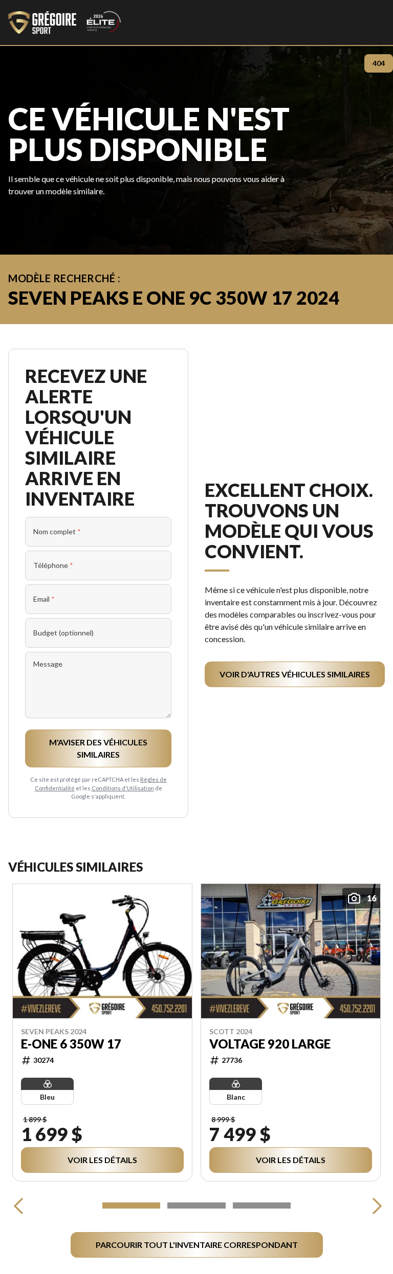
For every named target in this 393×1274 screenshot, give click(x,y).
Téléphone (53, 565)
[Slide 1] (131, 1205)
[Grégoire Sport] (64, 22)
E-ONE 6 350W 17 (71, 1043)
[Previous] (18, 1205)
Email (44, 599)
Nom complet (57, 531)
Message (47, 663)
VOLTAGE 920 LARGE (270, 1043)
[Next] (374, 1205)
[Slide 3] (262, 1205)
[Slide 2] (196, 1205)
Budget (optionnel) (63, 632)
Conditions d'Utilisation (123, 788)
